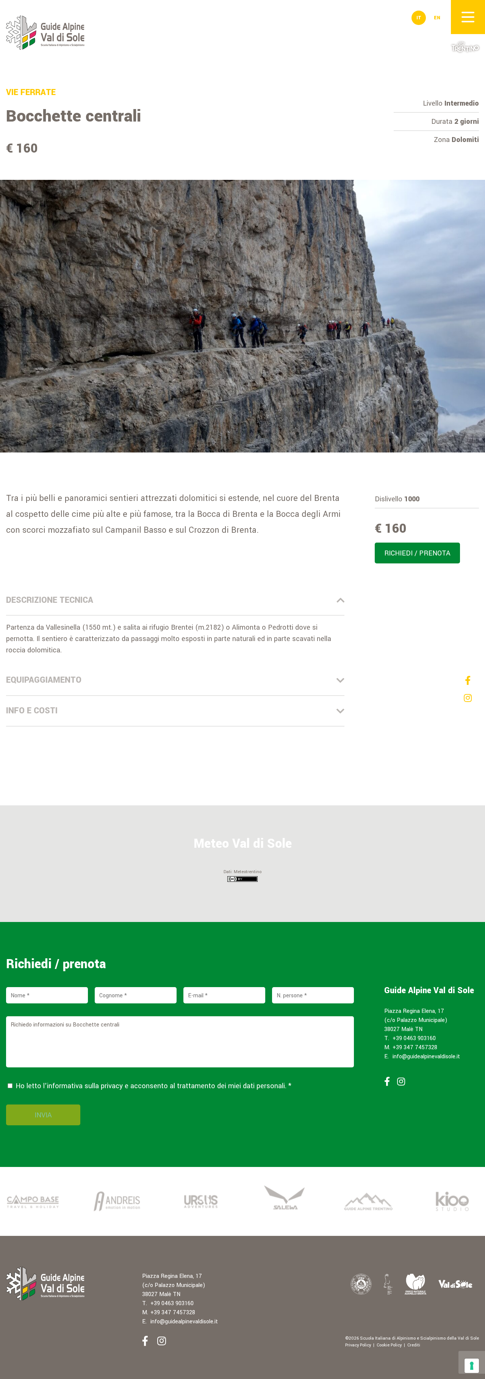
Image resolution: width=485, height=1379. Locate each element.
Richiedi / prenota (417, 553)
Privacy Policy (358, 1345)
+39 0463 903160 (414, 1038)
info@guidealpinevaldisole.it (426, 1057)
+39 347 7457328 (415, 1047)
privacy (112, 1086)
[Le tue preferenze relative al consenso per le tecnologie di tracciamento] (472, 1366)
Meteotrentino (247, 872)
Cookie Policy (389, 1345)
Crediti (413, 1345)
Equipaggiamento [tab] (43, 680)
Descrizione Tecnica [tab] (49, 600)
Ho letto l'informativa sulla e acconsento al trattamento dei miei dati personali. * (152, 1086)
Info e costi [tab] (32, 711)
